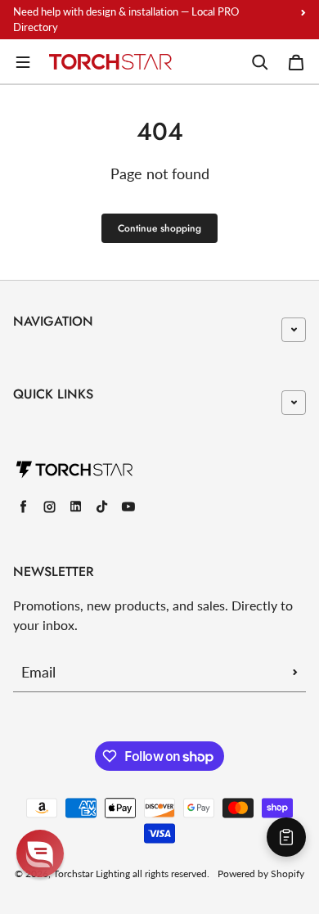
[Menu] (23, 62)
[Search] (260, 62)
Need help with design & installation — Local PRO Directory (126, 19)
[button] (40, 853)
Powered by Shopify (261, 873)
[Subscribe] (295, 671)
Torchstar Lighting (91, 873)
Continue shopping (159, 228)
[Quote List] (286, 837)
